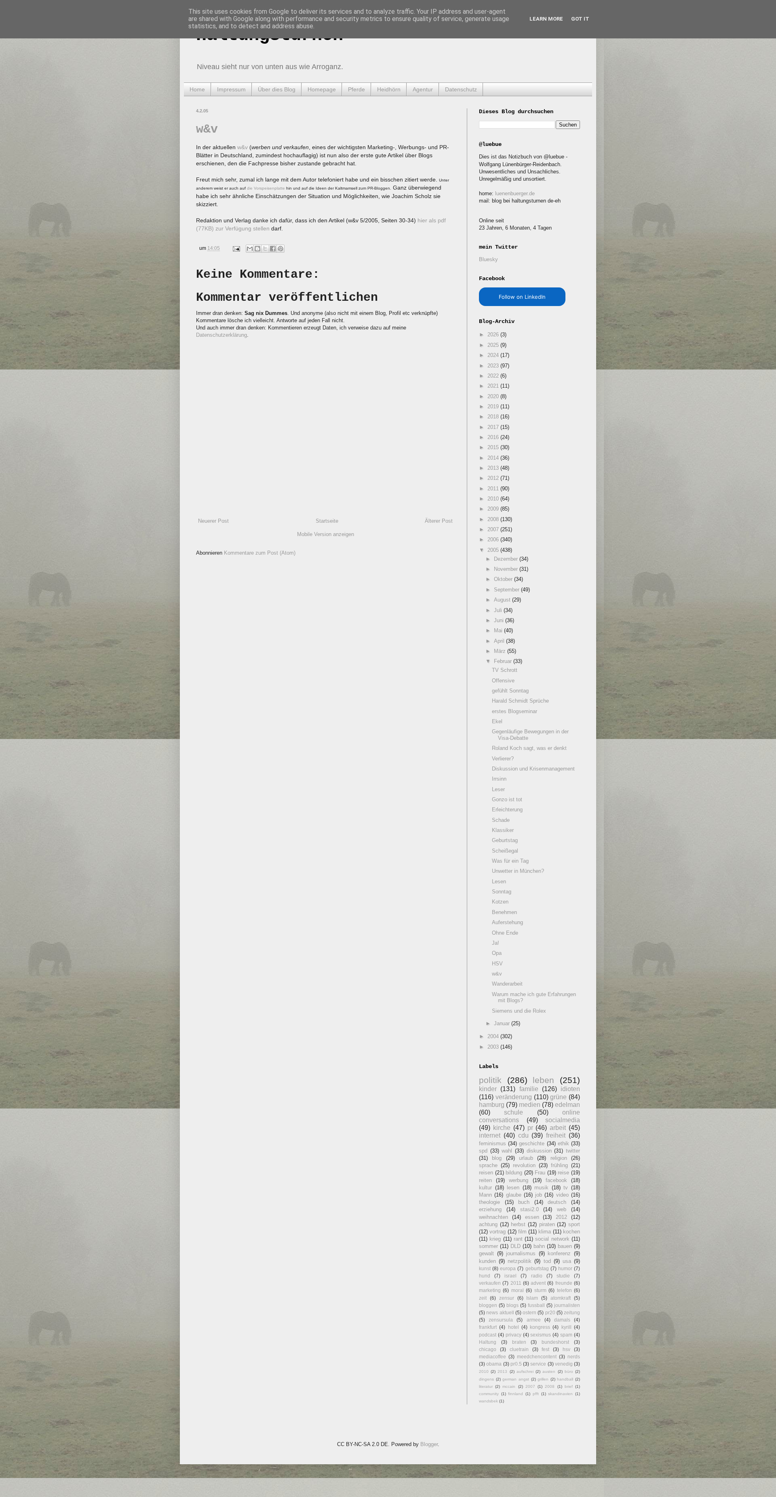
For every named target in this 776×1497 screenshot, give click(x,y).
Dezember (506, 559)
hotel (513, 1327)
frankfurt (488, 1327)
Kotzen (500, 902)
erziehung (490, 1209)
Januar (502, 1023)
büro (569, 1371)
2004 (493, 1036)
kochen (571, 1232)
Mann (485, 1195)
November (506, 569)
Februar (503, 661)
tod (547, 1261)
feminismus (492, 1143)
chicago (487, 1349)
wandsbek (488, 1401)
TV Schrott (504, 670)
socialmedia (562, 1120)
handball (565, 1379)
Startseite (327, 521)
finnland (515, 1393)
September (507, 590)
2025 (493, 345)
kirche (501, 1127)
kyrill (566, 1327)
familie (528, 1088)
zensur (506, 1298)
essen (532, 1217)
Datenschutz (461, 89)
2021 (493, 386)
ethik (563, 1143)
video (562, 1195)
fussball (536, 1305)
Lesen (499, 881)
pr (530, 1127)
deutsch (557, 1202)
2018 (493, 417)
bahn (539, 1246)
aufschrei (525, 1371)
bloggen (488, 1305)
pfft (536, 1393)
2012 (493, 478)
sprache (488, 1165)
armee (534, 1319)
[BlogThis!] (257, 249)
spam (566, 1334)
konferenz (559, 1253)
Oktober (504, 579)
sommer (488, 1246)
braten (519, 1342)
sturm (540, 1290)
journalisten (567, 1305)
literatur (486, 1386)
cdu (523, 1135)
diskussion (539, 1151)
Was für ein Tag (510, 861)
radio (536, 1275)
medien (529, 1104)
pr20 (550, 1312)
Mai (499, 630)
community (489, 1393)
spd (483, 1151)
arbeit (558, 1127)
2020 (493, 396)
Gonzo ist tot (507, 799)
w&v (207, 129)
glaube (513, 1195)
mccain (508, 1386)
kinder (488, 1088)
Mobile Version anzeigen (325, 534)
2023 (493, 366)
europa (508, 1268)
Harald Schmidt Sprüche (520, 701)
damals (562, 1319)
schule (513, 1112)
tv (565, 1188)
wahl (507, 1151)
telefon (564, 1290)
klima (544, 1232)
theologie (489, 1202)
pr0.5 (516, 1363)
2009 (493, 509)
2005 (493, 550)
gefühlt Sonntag (510, 691)
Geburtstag (505, 840)
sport (574, 1224)
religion (558, 1158)
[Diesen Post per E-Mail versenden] (250, 249)
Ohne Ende (505, 933)
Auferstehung (507, 922)
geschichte (531, 1143)
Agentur (423, 89)
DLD (515, 1246)
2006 (493, 539)
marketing (490, 1290)
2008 (493, 519)
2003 (493, 1047)
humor (565, 1268)
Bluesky (488, 259)
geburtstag (537, 1268)
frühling (559, 1165)
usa (567, 1261)
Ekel (497, 721)
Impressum (231, 89)
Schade (501, 820)
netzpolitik (519, 1261)
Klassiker (503, 830)
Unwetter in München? (518, 871)
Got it (580, 19)
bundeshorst (555, 1342)
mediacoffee (492, 1356)
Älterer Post (439, 521)
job (538, 1195)
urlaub (526, 1158)
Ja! (495, 943)
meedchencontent (537, 1356)
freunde (563, 1283)
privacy (513, 1334)
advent (538, 1283)
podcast (487, 1334)
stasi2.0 (529, 1209)
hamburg (491, 1104)
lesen (513, 1188)
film (522, 1232)
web (561, 1209)
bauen (565, 1246)
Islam (532, 1298)
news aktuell (500, 1312)
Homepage (322, 89)
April (500, 641)
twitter (573, 1151)
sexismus (540, 1334)
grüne (558, 1097)
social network (552, 1239)
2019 (493, 406)
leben (543, 1080)
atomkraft (560, 1298)
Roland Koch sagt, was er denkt (529, 748)
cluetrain (519, 1349)
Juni (499, 620)
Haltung (487, 1342)
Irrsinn (499, 779)
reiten (485, 1180)
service (538, 1363)
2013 (493, 468)
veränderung (514, 1097)
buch (523, 1202)
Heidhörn (389, 89)
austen (548, 1371)
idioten (570, 1088)
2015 (493, 447)
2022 (493, 376)
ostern (529, 1312)
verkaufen (490, 1283)
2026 (493, 334)
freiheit (555, 1135)
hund (484, 1275)
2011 (493, 489)
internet (489, 1135)
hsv (566, 1349)
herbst (518, 1224)
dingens (486, 1379)
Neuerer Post (213, 521)
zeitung (572, 1312)
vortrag (497, 1232)
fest (545, 1349)
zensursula (501, 1319)
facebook (556, 1180)
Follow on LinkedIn (522, 296)
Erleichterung (507, 810)
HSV (497, 964)
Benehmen (504, 912)
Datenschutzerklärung (221, 335)
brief (569, 1386)
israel (510, 1275)
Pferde (356, 89)
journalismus (521, 1253)
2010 (493, 499)
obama (494, 1363)
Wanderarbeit (507, 984)
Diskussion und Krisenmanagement (533, 769)
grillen (543, 1379)
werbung (518, 1180)
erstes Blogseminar (514, 711)
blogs (512, 1305)
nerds (573, 1356)
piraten (547, 1224)
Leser (498, 789)
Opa (497, 953)
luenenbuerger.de (515, 193)
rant (518, 1239)
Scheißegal (505, 851)
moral (517, 1290)
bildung (514, 1173)
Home (197, 89)
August (503, 600)
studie (563, 1275)
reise (563, 1173)
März (500, 651)
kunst (485, 1268)
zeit (483, 1298)
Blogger (429, 1444)
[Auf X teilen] (265, 249)
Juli (499, 610)
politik (490, 1080)
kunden (487, 1261)
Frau (540, 1173)
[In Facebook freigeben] (273, 249)
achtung (488, 1224)
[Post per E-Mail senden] (235, 248)
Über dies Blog (276, 89)
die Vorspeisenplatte (266, 188)
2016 (493, 437)
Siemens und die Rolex (519, 1011)
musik (541, 1188)
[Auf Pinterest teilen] (280, 249)
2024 (493, 355)
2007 (493, 529)
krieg (495, 1239)
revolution (524, 1165)
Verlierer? (503, 759)
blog (497, 1158)
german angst (515, 1379)
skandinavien (560, 1393)
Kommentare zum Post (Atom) (259, 553)
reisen (486, 1173)
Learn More (546, 19)
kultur (485, 1188)
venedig (564, 1363)
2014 (493, 458)
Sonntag (501, 892)
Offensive (503, 681)
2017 (493, 427)
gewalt (486, 1253)
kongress (540, 1327)
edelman (567, 1104)
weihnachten (493, 1217)
